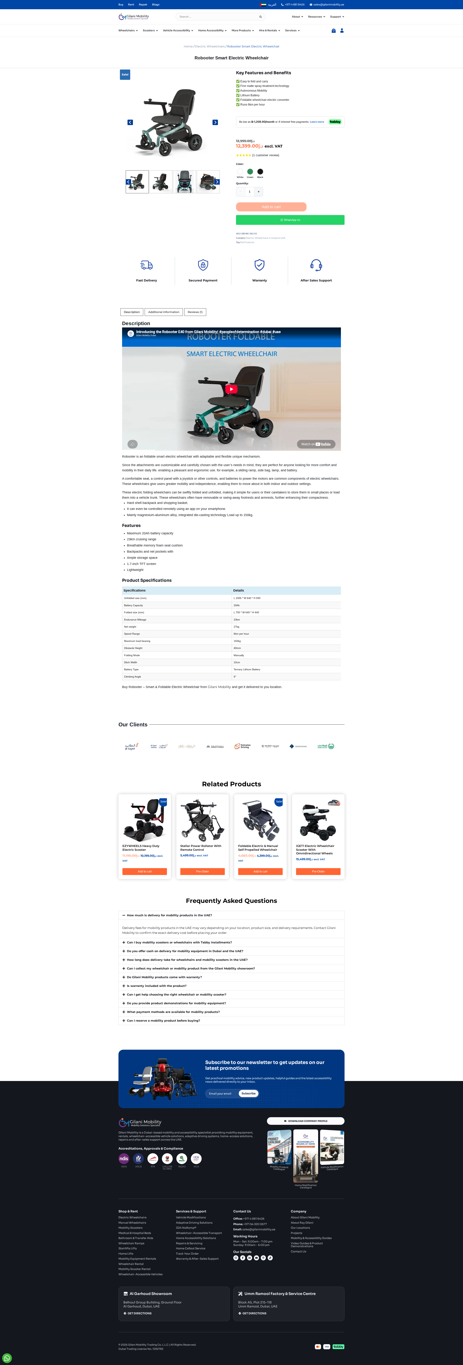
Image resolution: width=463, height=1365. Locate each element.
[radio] (240, 172)
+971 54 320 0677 (250, 1224)
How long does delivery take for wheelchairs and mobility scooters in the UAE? (187, 960)
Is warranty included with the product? (156, 986)
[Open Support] (343, 17)
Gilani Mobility (219, 687)
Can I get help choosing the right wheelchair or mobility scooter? (176, 994)
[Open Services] (299, 30)
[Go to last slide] (130, 122)
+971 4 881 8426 (248, 1218)
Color (239, 164)
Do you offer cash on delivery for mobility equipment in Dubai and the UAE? (185, 951)
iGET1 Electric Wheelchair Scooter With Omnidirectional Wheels (315, 849)
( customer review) (265, 155)
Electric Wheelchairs (210, 46)
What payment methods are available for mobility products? (173, 1012)
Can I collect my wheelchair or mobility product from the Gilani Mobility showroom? (191, 968)
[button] (137, 181)
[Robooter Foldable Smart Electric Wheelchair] (173, 122)
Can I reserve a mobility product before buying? (163, 1020)
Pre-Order (202, 871)
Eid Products (247, 242)
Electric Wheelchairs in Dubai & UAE (265, 238)
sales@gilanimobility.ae (254, 1229)
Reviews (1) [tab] (195, 312)
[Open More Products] (253, 30)
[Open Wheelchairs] (137, 30)
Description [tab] (132, 312)
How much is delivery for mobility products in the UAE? (169, 915)
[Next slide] (215, 122)
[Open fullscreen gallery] (216, 165)
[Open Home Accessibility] (225, 30)
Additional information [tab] (163, 312)
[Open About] (302, 17)
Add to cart (271, 207)
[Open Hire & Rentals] (279, 30)
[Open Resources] (324, 17)
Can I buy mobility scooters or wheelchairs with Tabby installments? (179, 942)
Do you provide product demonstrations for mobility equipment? (176, 1003)
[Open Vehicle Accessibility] (192, 30)
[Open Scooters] (157, 30)
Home (188, 46)
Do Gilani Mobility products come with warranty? (164, 977)
